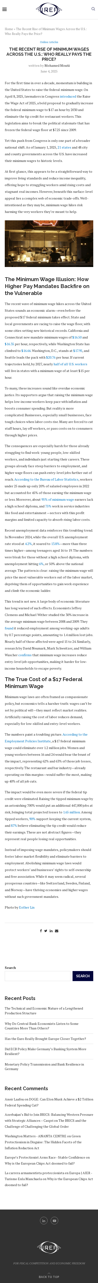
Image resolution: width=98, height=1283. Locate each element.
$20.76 (50, 357)
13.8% (55, 543)
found (9, 628)
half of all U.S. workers (70, 364)
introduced (68, 96)
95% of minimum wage (57, 499)
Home (9, 29)
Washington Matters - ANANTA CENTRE (35, 1136)
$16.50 (77, 337)
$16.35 (9, 344)
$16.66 (26, 350)
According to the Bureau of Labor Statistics (46, 479)
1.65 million (71, 812)
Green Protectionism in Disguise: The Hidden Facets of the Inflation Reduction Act (43, 1142)
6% (41, 563)
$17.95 (77, 350)
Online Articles (49, 42)
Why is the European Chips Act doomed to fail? (40, 1163)
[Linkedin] (44, 1220)
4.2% (28, 543)
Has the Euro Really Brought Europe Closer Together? (45, 1038)
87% (14, 825)
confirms (25, 655)
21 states (64, 147)
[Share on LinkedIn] (51, 930)
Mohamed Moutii (57, 65)
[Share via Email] (56, 930)
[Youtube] (54, 1220)
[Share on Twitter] (45, 930)
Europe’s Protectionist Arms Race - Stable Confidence (45, 1157)
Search (10, 967)
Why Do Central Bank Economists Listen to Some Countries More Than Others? (41, 1026)
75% (48, 506)
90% (32, 818)
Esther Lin (26, 907)
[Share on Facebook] (41, 930)
